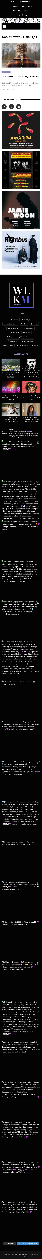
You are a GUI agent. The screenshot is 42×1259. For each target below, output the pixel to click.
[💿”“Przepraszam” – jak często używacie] (21, 820)
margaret (15, 332)
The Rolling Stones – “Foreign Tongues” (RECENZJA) (31, 398)
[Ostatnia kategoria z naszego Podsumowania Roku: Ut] (21, 1100)
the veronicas (23, 345)
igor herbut (14, 341)
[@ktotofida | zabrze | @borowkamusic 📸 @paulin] (21, 700)
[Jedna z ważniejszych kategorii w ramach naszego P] (21, 1140)
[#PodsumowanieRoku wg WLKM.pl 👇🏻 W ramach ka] (21, 1220)
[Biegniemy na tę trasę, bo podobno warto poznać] (21, 860)
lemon (36, 345)
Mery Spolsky (28, 341)
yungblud (27, 332)
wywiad (35, 324)
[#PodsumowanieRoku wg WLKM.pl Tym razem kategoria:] (21, 1180)
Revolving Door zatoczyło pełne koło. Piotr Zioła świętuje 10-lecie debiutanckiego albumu (31, 378)
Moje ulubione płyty (16, 337)
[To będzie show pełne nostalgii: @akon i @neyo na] (21, 740)
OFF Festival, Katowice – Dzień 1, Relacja (11, 397)
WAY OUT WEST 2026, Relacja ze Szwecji (11, 375)
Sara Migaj (6, 89)
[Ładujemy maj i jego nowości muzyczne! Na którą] (21, 619)
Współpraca (25, 2)
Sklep (26, 10)
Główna (14, 2)
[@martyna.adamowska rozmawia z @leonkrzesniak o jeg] (21, 459)
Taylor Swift (9, 345)
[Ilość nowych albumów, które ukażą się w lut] (21, 980)
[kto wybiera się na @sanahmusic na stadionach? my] (21, 539)
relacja (25, 324)
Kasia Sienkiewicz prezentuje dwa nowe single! (31, 419)
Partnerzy (15, 6)
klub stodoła (13, 328)
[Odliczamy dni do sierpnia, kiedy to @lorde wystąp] (21, 659)
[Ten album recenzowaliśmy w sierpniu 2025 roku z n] (21, 579)
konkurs (31, 337)
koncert (15, 320)
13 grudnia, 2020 (18, 89)
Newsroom (6, 72)
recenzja (27, 320)
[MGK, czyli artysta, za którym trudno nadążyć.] (21, 499)
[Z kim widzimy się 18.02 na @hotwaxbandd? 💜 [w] (21, 940)
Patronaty (27, 6)
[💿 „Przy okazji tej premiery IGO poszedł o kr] (21, 1020)
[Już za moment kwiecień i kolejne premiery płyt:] (21, 780)
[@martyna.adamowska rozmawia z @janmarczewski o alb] (21, 900)
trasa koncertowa (11, 324)
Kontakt (17, 10)
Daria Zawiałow (28, 328)
